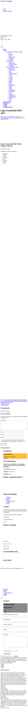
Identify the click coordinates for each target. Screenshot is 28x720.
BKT (5, 399)
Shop (4, 9)
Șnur (10, 92)
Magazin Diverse (10, 60)
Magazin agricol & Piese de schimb (14, 51)
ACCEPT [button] (5, 661)
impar (7, 401)
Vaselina (11, 54)
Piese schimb (12, 56)
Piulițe (10, 87)
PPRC (10, 86)
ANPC (7, 503)
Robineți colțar (12, 96)
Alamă (10, 80)
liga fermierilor (14, 401)
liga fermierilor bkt (21, 401)
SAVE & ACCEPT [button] (5, 707)
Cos (4, 8)
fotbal (23, 399)
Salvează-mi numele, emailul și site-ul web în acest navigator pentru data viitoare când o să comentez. (13, 440)
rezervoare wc (12, 95)
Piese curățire (12, 85)
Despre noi (8, 497)
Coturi (10, 76)
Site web (3, 437)
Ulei (10, 53)
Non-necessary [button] (4, 697)
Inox (10, 71)
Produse (8, 498)
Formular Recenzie (10, 501)
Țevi (10, 99)
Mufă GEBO (12, 69)
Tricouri (11, 62)
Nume (2, 432)
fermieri (18, 399)
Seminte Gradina (13, 64)
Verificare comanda (7, 11)
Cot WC (11, 77)
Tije (10, 100)
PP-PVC (11, 89)
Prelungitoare (12, 90)
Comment (3, 420)
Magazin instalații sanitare (12, 67)
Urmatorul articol (4, 405)
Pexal (10, 82)
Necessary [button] (3, 687)
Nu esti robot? (4, 443)
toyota (11, 402)
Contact (5, 458)
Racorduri (11, 68)
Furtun (10, 72)
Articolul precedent (5, 403)
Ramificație (11, 91)
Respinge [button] (14, 661)
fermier (7, 399)
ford (21, 399)
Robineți (11, 94)
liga (10, 401)
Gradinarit (11, 65)
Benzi (10, 74)
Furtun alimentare (13, 73)
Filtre (10, 55)
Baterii (10, 81)
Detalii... (9, 661)
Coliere (10, 78)
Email (2, 434)
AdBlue (11, 59)
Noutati (8, 499)
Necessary (4, 688)
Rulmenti (11, 58)
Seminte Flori (12, 63)
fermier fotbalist (12, 399)
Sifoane (11, 98)
